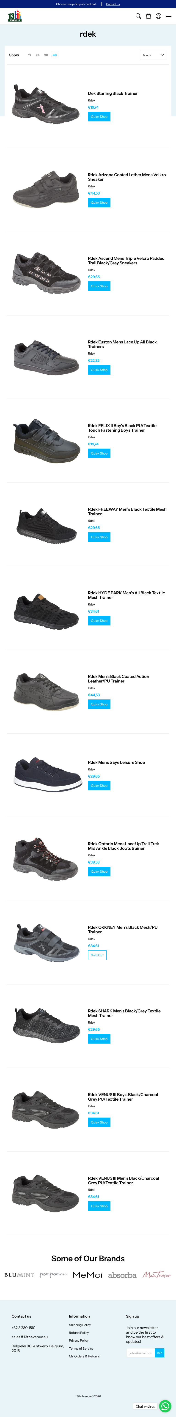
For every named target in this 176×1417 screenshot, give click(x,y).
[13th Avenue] (15, 16)
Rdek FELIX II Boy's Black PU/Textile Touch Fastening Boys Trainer (122, 428)
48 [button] (55, 55)
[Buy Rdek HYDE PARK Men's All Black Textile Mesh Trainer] (46, 608)
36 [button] (46, 55)
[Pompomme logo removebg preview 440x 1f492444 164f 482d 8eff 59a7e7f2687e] (54, 1275)
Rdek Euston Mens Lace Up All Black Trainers (122, 344)
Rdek (91, 100)
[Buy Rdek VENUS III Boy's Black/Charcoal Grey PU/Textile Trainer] (46, 1110)
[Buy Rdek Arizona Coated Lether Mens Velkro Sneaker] (46, 190)
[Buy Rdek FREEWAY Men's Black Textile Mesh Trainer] (46, 524)
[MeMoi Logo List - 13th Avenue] (88, 1275)
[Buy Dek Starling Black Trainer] (46, 106)
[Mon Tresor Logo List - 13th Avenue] (156, 1275)
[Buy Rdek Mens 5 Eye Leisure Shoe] (46, 775)
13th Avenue (83, 1396)
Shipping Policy (80, 1325)
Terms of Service (81, 1348)
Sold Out (97, 955)
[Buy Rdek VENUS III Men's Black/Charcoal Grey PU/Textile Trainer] (46, 1193)
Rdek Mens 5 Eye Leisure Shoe (116, 762)
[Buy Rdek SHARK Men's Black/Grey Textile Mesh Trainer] (46, 1026)
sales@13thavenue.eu (30, 1337)
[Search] (138, 16)
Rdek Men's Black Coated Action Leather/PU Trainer (118, 679)
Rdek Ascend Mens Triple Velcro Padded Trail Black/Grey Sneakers (126, 261)
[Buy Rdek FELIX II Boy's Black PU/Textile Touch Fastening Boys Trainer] (46, 441)
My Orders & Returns (84, 1356)
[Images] (122, 1275)
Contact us (113, 4)
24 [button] (38, 55)
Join (159, 1353)
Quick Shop (99, 117)
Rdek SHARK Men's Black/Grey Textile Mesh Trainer (124, 1013)
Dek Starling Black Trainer (113, 93)
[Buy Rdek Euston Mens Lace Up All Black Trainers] (46, 357)
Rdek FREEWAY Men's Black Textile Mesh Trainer (127, 511)
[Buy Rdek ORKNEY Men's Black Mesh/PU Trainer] (46, 942)
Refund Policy (79, 1333)
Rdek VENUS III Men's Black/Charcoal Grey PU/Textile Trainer (123, 1180)
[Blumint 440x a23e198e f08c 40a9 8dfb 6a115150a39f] (19, 1275)
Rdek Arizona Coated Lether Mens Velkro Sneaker (127, 177)
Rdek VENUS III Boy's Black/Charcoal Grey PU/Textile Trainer (123, 1097)
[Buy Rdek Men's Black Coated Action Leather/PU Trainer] (46, 692)
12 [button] (29, 55)
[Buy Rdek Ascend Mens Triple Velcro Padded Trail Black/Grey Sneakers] (46, 273)
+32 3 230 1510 (24, 1327)
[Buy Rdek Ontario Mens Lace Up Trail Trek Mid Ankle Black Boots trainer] (46, 859)
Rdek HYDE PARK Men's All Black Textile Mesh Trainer (126, 595)
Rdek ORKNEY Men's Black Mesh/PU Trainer (123, 930)
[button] (148, 16)
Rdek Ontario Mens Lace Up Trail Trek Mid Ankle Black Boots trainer (123, 846)
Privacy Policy (78, 1340)
